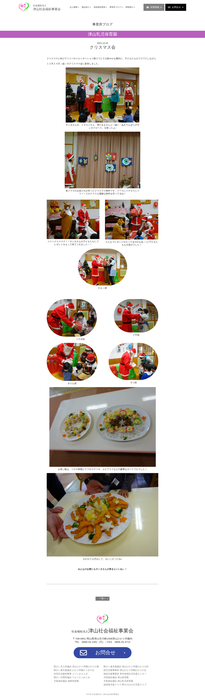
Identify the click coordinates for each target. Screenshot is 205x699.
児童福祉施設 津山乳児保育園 (118, 681)
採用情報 (154, 7)
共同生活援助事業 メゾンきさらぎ (71, 674)
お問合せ (176, 7)
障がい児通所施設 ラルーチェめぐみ (72, 677)
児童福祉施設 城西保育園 (66, 681)
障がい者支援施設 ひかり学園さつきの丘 (74, 670)
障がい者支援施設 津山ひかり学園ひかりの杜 (126, 666)
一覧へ (102, 598)
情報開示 (129, 7)
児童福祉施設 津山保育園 (116, 677)
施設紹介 (85, 7)
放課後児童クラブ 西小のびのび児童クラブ (124, 684)
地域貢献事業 (99, 7)
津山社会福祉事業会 (47, 7)
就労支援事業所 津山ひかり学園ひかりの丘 (124, 670)
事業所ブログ (115, 7)
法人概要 (73, 7)
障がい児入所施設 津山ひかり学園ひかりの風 (76, 666)
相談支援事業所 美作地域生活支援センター (124, 674)
